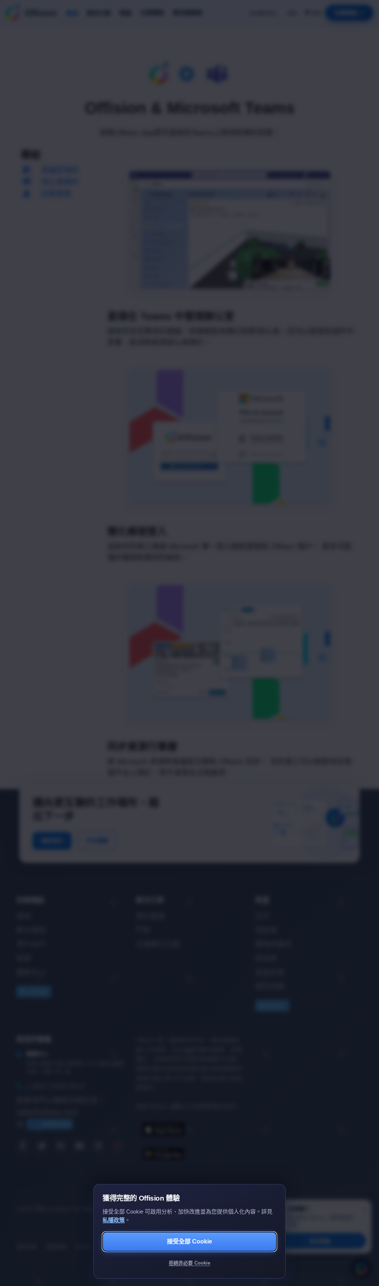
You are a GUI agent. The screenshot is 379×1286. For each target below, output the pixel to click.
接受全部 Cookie (189, 1241)
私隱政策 (114, 1220)
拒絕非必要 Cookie (189, 1263)
